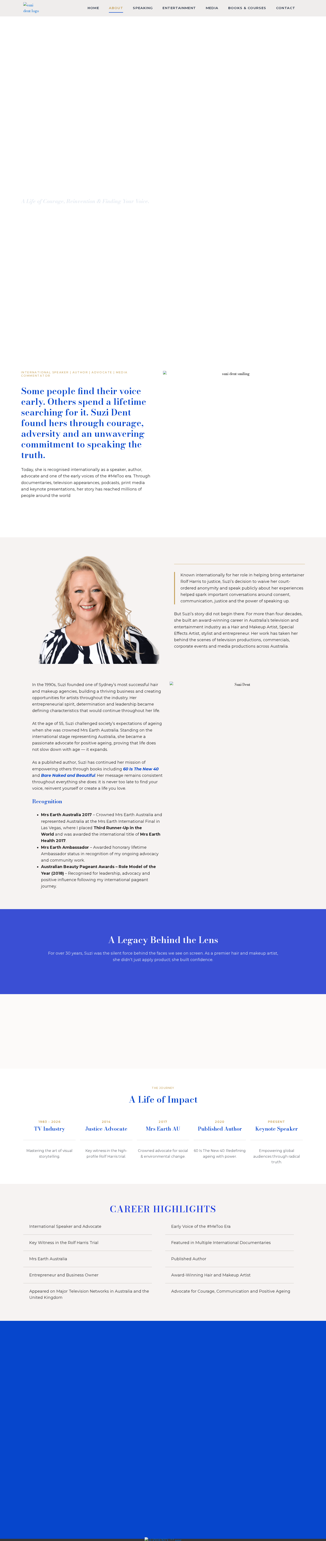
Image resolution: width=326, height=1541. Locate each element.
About (116, 8)
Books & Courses (247, 8)
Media (212, 8)
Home (93, 8)
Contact (285, 8)
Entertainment (179, 8)
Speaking (143, 8)
